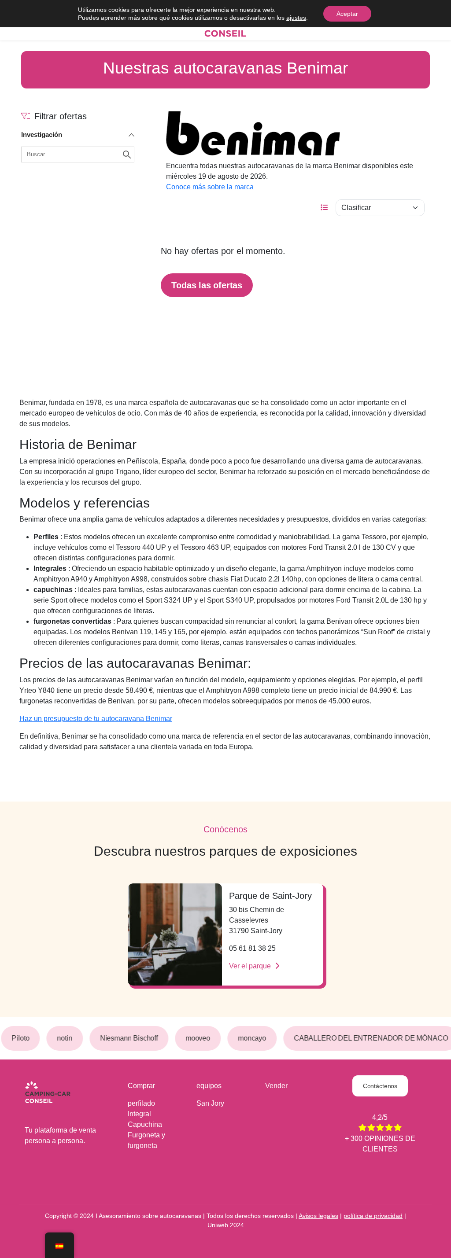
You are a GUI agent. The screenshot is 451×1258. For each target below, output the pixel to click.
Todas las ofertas (206, 285)
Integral (139, 1114)
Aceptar (347, 13)
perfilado (141, 1103)
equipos (209, 1085)
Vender (276, 1085)
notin (63, 1038)
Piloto (19, 1038)
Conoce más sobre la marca (210, 187)
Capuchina (145, 1124)
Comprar (141, 1085)
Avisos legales (318, 1215)
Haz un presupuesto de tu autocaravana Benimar (95, 718)
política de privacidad (373, 1215)
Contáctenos (380, 1085)
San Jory (210, 1103)
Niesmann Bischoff (127, 1038)
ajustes (296, 17)
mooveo (197, 1038)
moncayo (251, 1038)
